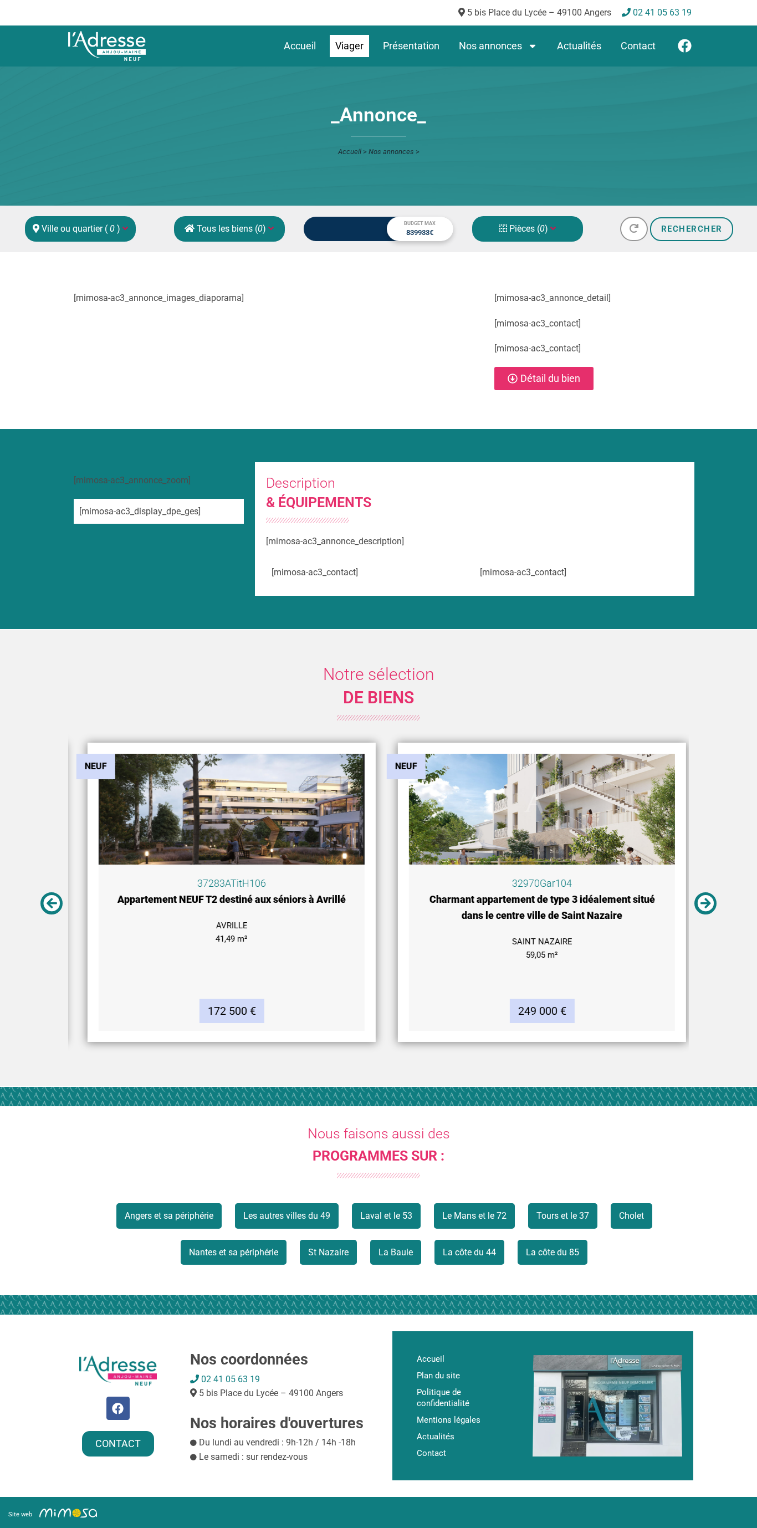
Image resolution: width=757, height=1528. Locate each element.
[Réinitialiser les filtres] (634, 229)
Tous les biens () (231, 228)
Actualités (579, 46)
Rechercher (692, 229)
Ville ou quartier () (80, 228)
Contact (638, 46)
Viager (349, 46)
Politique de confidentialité (443, 1397)
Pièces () (528, 228)
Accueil (300, 46)
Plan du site (438, 1376)
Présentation (411, 46)
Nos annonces (490, 46)
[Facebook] (685, 46)
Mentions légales (448, 1420)
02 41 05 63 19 (229, 1379)
